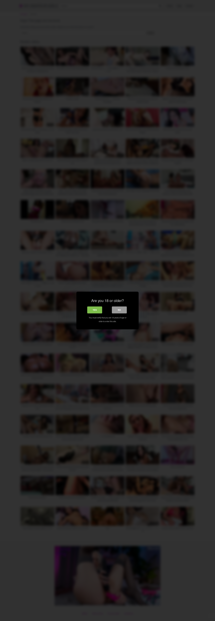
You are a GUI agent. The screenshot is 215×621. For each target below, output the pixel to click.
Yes (95, 309)
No (119, 309)
